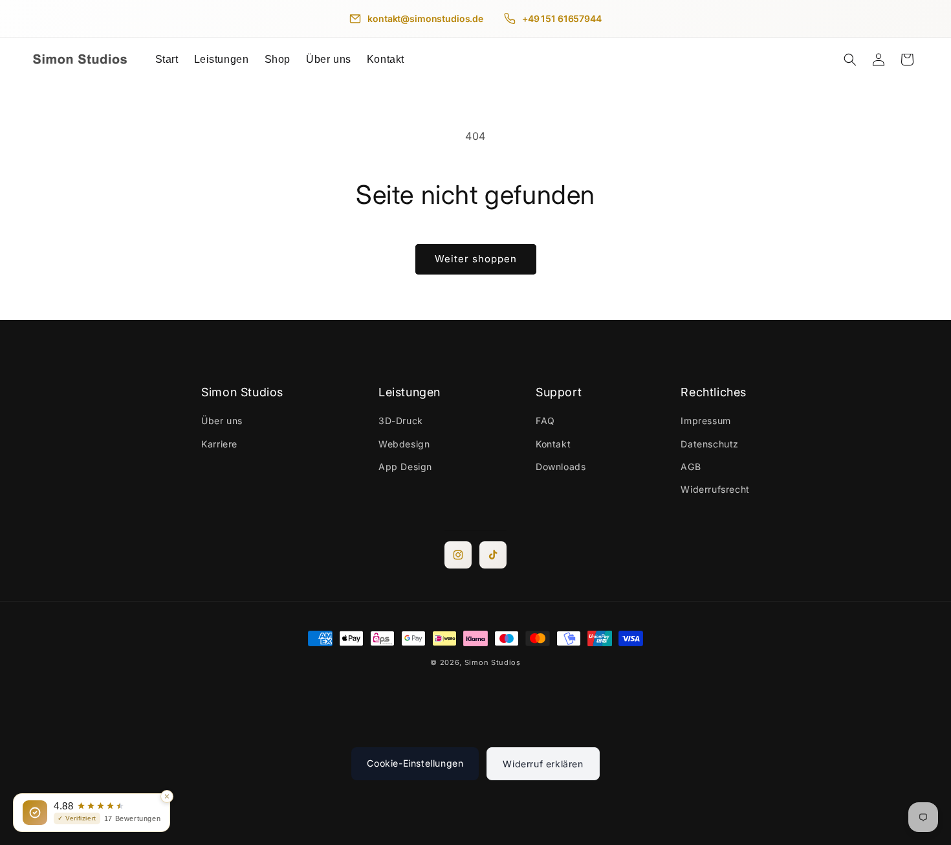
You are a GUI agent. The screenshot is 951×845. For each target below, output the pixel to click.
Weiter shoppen (476, 259)
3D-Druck (400, 421)
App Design (405, 466)
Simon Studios (493, 662)
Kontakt (553, 443)
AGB (691, 466)
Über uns (222, 421)
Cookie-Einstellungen (415, 763)
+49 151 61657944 (562, 18)
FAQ (545, 421)
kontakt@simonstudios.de (425, 18)
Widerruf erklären (543, 763)
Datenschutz (710, 443)
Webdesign (404, 443)
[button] (221, 59)
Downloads (560, 466)
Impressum (705, 421)
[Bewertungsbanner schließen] (166, 796)
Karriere (219, 443)
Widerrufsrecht (715, 489)
